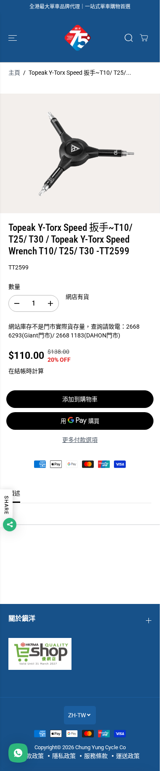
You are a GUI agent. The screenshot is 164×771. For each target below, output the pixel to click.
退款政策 (32, 756)
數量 (14, 286)
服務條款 (96, 756)
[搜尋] (128, 37)
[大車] (143, 37)
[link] (79, 654)
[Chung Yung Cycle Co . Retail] (78, 38)
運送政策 (128, 756)
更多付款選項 (80, 439)
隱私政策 (64, 756)
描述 (14, 493)
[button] (13, 37)
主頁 (14, 72)
